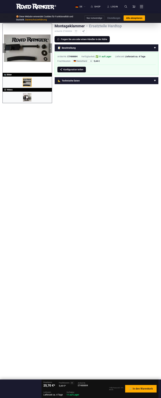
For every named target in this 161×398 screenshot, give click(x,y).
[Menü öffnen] (141, 6)
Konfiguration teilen (73, 69)
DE (78, 6)
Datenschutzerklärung (36, 19)
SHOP (97, 6)
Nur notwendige (94, 18)
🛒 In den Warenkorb (141, 388)
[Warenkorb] (133, 6)
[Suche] (126, 6)
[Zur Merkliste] (76, 31)
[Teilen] (83, 31)
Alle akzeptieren (134, 18)
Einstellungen (113, 18)
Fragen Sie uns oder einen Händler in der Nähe (84, 39)
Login (114, 6)
